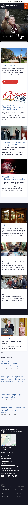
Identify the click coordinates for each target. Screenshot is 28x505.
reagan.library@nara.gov (7, 455)
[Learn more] (14, 70)
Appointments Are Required (8, 465)
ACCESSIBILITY (5, 489)
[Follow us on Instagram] (9, 476)
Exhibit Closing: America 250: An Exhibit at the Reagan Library (13, 410)
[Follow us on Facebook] (5, 476)
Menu (25, 6)
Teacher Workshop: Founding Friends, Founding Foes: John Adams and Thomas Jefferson (13, 363)
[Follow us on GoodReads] (16, 476)
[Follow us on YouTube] (2, 476)
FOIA (3, 493)
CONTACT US (18, 493)
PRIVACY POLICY (6, 496)
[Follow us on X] (13, 476)
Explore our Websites (18, 1)
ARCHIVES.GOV (19, 489)
